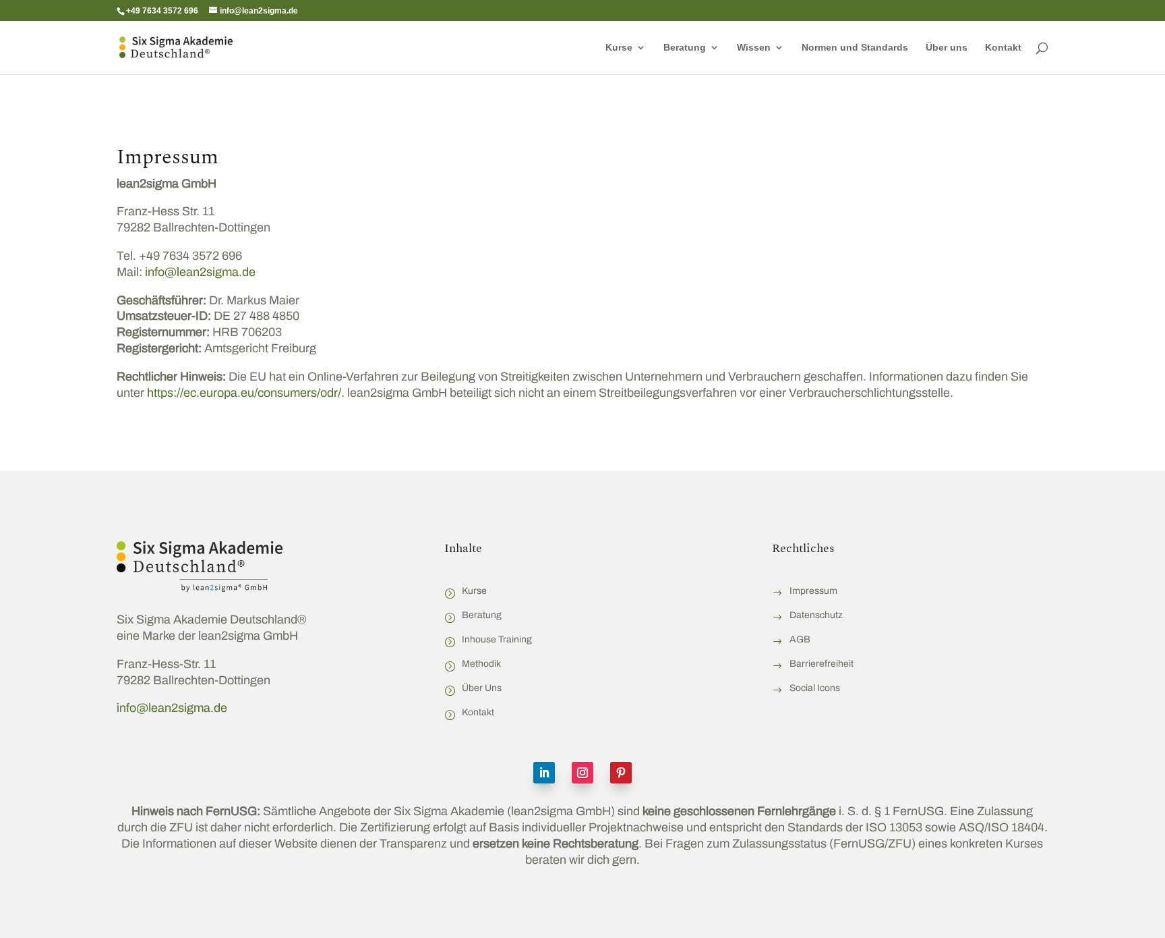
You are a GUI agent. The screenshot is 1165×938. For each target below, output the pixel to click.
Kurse (618, 48)
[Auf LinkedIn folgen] (544, 772)
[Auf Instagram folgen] (582, 772)
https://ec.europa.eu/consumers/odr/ (244, 392)
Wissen (754, 48)
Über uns (946, 48)
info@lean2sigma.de (199, 272)
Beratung (684, 48)
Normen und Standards (855, 48)
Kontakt (1003, 48)
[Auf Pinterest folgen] (621, 772)
